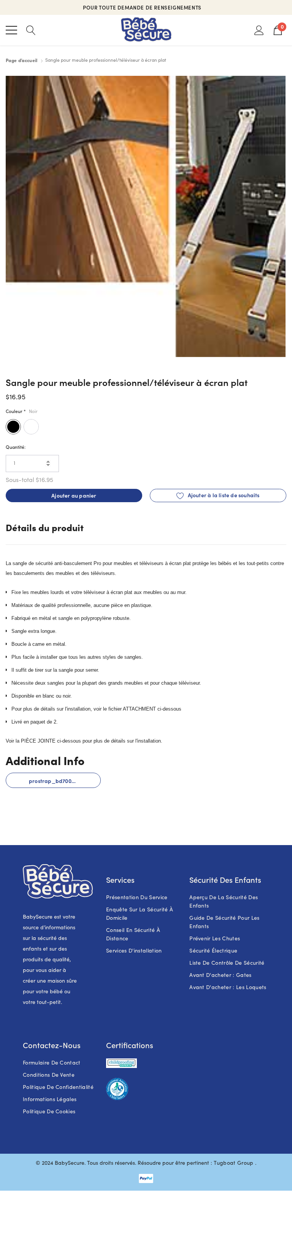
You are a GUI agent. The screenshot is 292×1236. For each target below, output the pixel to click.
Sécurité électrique (213, 950)
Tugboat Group (233, 1162)
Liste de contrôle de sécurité (226, 962)
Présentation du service (136, 897)
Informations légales (49, 1099)
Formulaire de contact (52, 1062)
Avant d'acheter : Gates (220, 974)
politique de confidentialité (58, 1086)
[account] (259, 30)
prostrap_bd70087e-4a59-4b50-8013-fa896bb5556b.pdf (65, 781)
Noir (13, 426)
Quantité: (15, 446)
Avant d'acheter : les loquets (227, 987)
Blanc (31, 426)
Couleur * (22, 411)
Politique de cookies (49, 1111)
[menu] (11, 30)
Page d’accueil (21, 60)
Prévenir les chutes (214, 938)
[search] (31, 30)
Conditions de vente (49, 1074)
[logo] (146, 30)
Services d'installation (134, 950)
